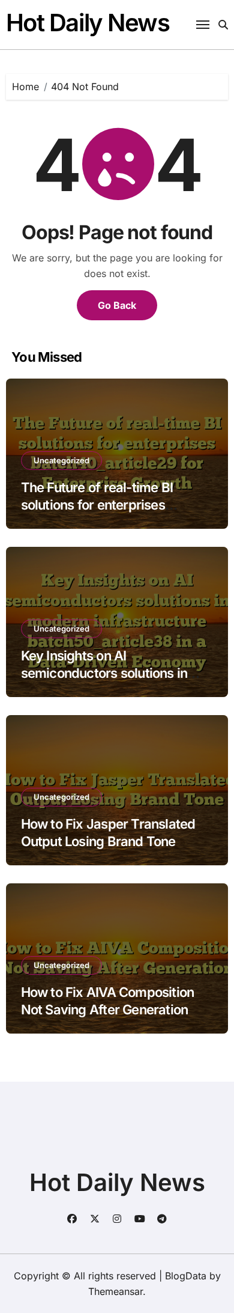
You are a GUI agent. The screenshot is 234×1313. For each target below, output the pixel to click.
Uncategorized (61, 460)
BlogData (185, 1276)
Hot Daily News (88, 22)
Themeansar (115, 1291)
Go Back (117, 305)
